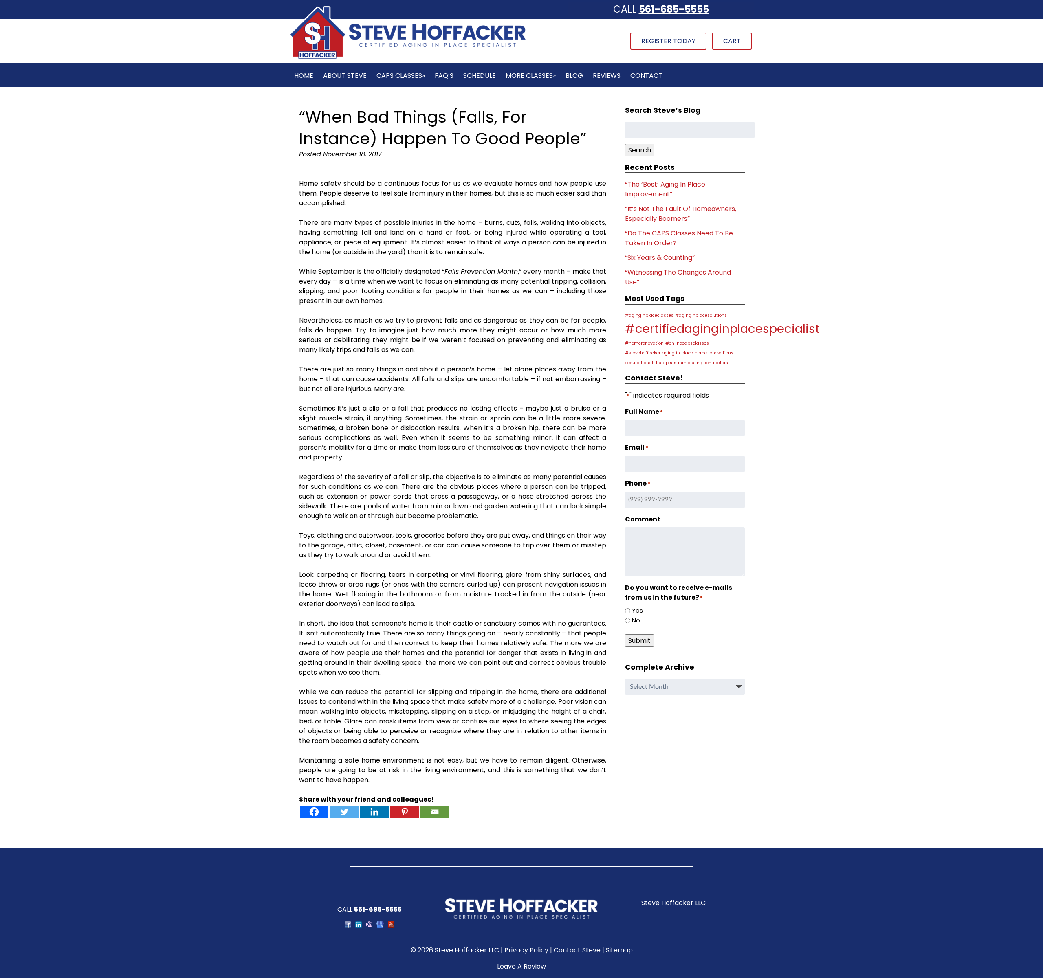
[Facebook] (314, 812)
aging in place (677, 353)
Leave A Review (521, 966)
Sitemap (619, 950)
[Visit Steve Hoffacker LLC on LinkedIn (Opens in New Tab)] (358, 925)
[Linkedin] (374, 812)
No (636, 620)
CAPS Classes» (400, 75)
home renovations (714, 353)
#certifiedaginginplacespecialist (722, 328)
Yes (637, 610)
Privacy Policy (526, 950)
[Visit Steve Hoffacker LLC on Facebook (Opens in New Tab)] (348, 925)
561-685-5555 (674, 9)
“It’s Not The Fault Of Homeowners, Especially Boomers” (680, 213)
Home (303, 75)
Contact (646, 75)
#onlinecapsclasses (687, 343)
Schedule (479, 75)
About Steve (345, 75)
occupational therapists (650, 363)
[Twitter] (344, 812)
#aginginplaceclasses (649, 315)
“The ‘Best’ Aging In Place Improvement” (665, 189)
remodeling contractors (703, 363)
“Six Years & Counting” (660, 257)
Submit (639, 640)
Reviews (607, 75)
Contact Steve (577, 950)
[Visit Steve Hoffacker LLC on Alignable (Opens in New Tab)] (369, 925)
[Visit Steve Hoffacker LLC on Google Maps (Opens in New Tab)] (380, 925)
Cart (732, 41)
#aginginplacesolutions (701, 315)
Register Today (668, 41)
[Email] (434, 812)
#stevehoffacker (642, 353)
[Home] (407, 57)
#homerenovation (644, 343)
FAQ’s (444, 75)
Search (639, 150)
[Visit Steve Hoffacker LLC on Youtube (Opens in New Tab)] (391, 925)
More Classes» (531, 75)
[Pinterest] (404, 812)
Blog (574, 75)
